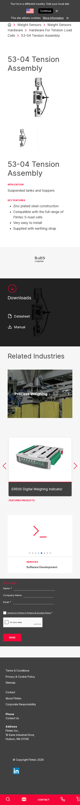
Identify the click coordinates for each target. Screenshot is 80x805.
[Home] (9, 25)
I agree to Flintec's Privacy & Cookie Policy (29, 612)
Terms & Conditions (17, 670)
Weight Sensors (29, 25)
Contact (10, 692)
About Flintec (14, 698)
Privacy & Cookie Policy (20, 676)
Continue (45, 10)
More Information (53, 17)
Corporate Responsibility (21, 704)
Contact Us (12, 718)
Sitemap (10, 682)
